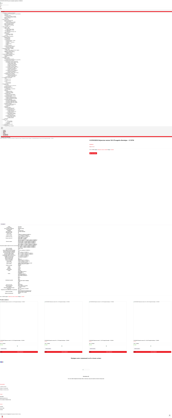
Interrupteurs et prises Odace (10, 74)
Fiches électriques (7, 58)
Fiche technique (93, 153)
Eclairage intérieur (7, 37)
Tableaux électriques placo (12, 111)
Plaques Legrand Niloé (11, 71)
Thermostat (6, 18)
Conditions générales (3, 386)
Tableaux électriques (7, 107)
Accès (5, 120)
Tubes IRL (6, 35)
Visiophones (8, 123)
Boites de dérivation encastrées (9, 23)
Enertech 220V (8, 80)
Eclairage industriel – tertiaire (10, 40)
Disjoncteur (6, 90)
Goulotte (5, 56)
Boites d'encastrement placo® (10, 22)
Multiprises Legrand (9, 53)
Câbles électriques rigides (10, 29)
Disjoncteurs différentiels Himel (11, 96)
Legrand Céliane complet (12, 63)
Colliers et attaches (7, 32)
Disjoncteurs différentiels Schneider (11, 98)
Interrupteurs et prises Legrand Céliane (12, 62)
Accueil (1, 138)
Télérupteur (6, 118)
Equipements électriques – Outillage (8, 48)
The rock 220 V (8, 82)
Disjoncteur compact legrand (10, 94)
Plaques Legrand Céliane (12, 65)
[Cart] (86, 8)
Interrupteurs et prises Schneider (9, 73)
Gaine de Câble (6, 27)
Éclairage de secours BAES (8, 124)
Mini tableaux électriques (12, 113)
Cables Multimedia (7, 30)
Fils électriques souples (9, 34)
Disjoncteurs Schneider (9, 92)
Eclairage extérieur (7, 39)
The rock (5, 81)
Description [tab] (3, 224)
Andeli (5, 78)
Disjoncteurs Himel (9, 91)
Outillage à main (6, 49)
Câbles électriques (7, 28)
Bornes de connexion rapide (8, 20)
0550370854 (8, 137)
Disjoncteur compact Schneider (11, 95)
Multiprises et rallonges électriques (9, 51)
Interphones (8, 122)
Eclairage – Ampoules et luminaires (8, 36)
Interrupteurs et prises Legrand (9, 60)
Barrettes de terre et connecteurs (11, 85)
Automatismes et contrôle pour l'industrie (9, 138)
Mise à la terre (6, 84)
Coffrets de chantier (7, 89)
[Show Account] (0, 7)
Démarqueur (8, 105)
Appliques (7, 42)
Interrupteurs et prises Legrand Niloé (12, 70)
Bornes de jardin (8, 43)
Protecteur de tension (7, 86)
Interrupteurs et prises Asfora (10, 76)
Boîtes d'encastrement (7, 21)
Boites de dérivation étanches (8, 24)
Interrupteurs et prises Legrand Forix (12, 61)
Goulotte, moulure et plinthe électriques (9, 54)
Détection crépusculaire (9, 47)
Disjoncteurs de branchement (10, 88)
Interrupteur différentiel (8, 99)
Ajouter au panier (3, 348)
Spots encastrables (9, 45)
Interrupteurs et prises (6, 57)
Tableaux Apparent (11, 110)
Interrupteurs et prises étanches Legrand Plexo (13, 59)
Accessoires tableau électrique (10, 115)
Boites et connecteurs (6, 19)
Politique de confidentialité (4, 388)
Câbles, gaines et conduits (6, 26)
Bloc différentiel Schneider (8, 87)
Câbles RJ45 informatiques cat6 (11, 31)
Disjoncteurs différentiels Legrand (11, 97)
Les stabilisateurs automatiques (7, 77)
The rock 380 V (8, 83)
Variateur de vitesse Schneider (9, 125)
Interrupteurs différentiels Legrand (11, 101)
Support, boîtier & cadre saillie (9, 25)
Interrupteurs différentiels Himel (11, 100)
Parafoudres (6, 106)
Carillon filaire (10, 121)
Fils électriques (6, 33)
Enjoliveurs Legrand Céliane (12, 66)
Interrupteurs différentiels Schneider (11, 102)
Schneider (112, 149)
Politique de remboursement (4, 389)
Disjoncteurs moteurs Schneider (11, 16)
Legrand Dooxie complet (12, 67)
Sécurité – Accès (5, 119)
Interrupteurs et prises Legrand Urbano (12, 72)
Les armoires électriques (8, 103)
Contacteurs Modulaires (10, 104)
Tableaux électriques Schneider (11, 116)
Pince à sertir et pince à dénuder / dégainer (12, 50)
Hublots (7, 44)
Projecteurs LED (8, 41)
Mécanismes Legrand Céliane (12, 64)
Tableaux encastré (11, 112)
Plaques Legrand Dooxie (12, 69)
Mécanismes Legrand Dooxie (12, 68)
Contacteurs (6, 14)
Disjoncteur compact (7, 93)
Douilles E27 (8, 38)
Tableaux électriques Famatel (10, 109)
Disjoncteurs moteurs (7, 15)
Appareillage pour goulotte (8, 55)
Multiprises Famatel (9, 52)
